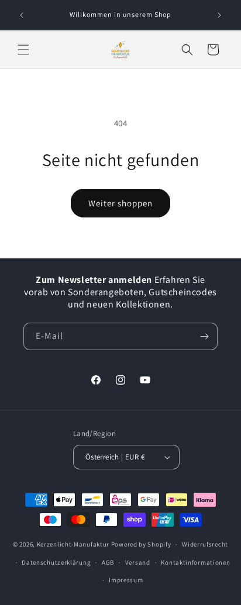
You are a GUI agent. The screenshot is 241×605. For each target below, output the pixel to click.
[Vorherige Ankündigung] (22, 15)
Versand (137, 562)
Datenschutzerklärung (56, 562)
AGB (108, 562)
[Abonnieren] (204, 336)
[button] (23, 50)
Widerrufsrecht (205, 544)
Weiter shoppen (120, 203)
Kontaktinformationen (195, 562)
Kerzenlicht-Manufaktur (73, 544)
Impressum (126, 580)
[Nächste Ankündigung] (219, 15)
